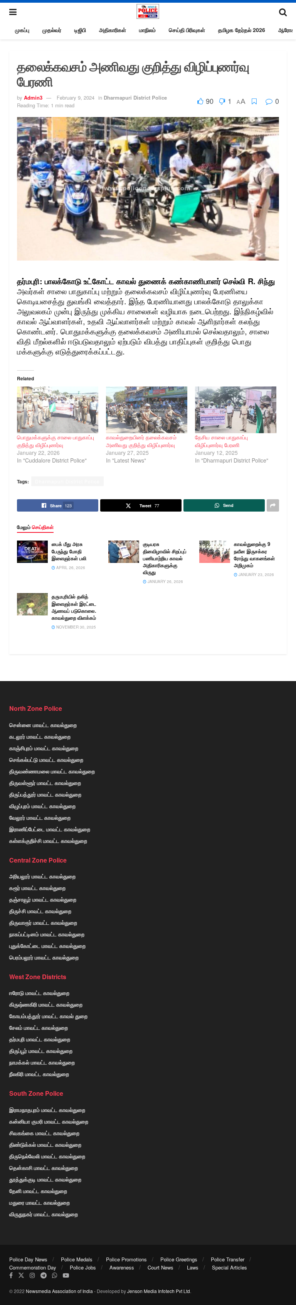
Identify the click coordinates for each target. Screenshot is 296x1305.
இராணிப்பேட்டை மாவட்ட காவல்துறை (49, 829)
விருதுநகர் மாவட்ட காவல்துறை (43, 1214)
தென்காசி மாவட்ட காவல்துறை (43, 1167)
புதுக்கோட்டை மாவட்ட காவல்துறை (47, 945)
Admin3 (33, 97)
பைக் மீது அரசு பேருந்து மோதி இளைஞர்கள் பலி (69, 550)
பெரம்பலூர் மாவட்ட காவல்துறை (44, 957)
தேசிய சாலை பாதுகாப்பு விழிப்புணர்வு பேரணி (221, 441)
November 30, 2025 (75, 627)
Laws (192, 1267)
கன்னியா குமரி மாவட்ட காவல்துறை (48, 1121)
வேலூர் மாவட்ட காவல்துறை (40, 817)
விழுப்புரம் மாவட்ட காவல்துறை (42, 806)
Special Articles (229, 1267)
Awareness (121, 1267)
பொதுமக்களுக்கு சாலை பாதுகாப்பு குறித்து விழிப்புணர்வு (55, 441)
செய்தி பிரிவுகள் (187, 30)
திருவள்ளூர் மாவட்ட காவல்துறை (45, 782)
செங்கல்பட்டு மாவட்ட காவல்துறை (46, 759)
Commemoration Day (32, 1267)
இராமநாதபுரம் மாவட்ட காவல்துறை (47, 1109)
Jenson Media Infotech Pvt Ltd (158, 1291)
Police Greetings (178, 1259)
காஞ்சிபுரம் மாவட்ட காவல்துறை (43, 748)
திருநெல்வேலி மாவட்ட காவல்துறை (47, 1156)
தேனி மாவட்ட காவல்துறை (38, 1191)
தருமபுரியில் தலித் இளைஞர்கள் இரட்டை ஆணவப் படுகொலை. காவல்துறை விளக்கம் (74, 607)
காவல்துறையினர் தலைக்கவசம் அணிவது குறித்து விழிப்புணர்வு (141, 441)
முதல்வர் (51, 30)
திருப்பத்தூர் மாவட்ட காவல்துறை (45, 794)
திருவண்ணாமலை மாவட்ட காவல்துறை (52, 771)
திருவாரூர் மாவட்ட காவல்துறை (43, 922)
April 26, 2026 (70, 567)
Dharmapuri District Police (135, 97)
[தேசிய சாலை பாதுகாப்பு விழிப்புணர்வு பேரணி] (235, 409)
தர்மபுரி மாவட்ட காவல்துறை (39, 1039)
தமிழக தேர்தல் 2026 (241, 30)
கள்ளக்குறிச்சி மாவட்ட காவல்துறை (48, 840)
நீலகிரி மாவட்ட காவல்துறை (39, 1074)
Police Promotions (126, 1259)
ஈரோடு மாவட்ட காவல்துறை (39, 993)
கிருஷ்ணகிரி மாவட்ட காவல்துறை (45, 1004)
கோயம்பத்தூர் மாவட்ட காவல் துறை (48, 1016)
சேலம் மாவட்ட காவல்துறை (38, 1027)
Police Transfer (227, 1259)
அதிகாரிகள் (112, 30)
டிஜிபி (80, 30)
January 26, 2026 (164, 581)
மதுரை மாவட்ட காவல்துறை (39, 1202)
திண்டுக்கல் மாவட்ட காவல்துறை (45, 1144)
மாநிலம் (147, 30)
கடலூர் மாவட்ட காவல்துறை (40, 736)
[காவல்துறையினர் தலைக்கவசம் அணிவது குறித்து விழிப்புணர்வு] (146, 409)
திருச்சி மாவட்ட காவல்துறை (40, 911)
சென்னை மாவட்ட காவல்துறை (43, 725)
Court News (160, 1267)
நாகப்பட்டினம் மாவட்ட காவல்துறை (46, 934)
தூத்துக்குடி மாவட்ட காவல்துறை (45, 1179)
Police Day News (28, 1259)
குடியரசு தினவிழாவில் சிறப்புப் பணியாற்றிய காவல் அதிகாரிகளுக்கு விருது (165, 558)
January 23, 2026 (255, 574)
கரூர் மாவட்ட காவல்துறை (37, 887)
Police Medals (76, 1259)
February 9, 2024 (75, 97)
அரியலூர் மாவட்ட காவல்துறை (42, 876)
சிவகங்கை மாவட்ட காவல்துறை (44, 1133)
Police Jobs (83, 1267)
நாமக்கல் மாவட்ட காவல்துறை (42, 1062)
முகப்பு (22, 30)
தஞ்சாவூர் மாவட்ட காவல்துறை (42, 899)
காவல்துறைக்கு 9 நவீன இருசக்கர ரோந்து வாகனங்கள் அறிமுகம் (254, 554)
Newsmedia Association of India (59, 1291)
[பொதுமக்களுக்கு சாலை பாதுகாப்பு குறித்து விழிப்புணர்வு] (57, 409)
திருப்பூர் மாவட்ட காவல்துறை (40, 1050)
